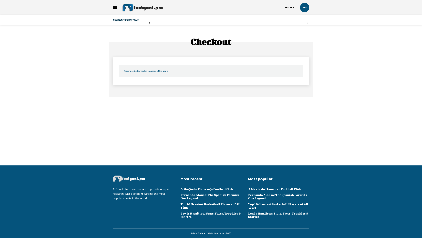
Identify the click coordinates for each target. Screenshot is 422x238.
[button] (289, 7)
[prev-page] (149, 23)
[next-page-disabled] (308, 23)
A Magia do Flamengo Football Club (207, 189)
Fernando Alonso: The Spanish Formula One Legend (210, 196)
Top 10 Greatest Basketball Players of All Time (211, 205)
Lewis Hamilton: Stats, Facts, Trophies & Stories (211, 215)
